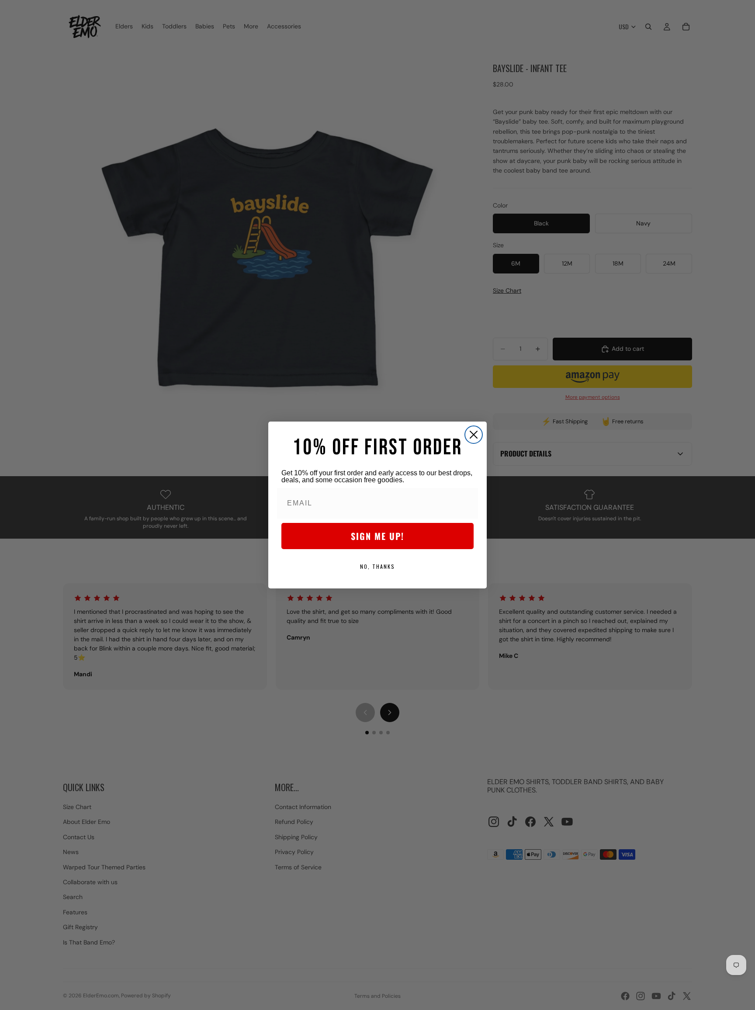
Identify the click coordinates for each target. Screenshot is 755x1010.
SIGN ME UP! (377, 536)
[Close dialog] (473, 434)
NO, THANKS (377, 566)
